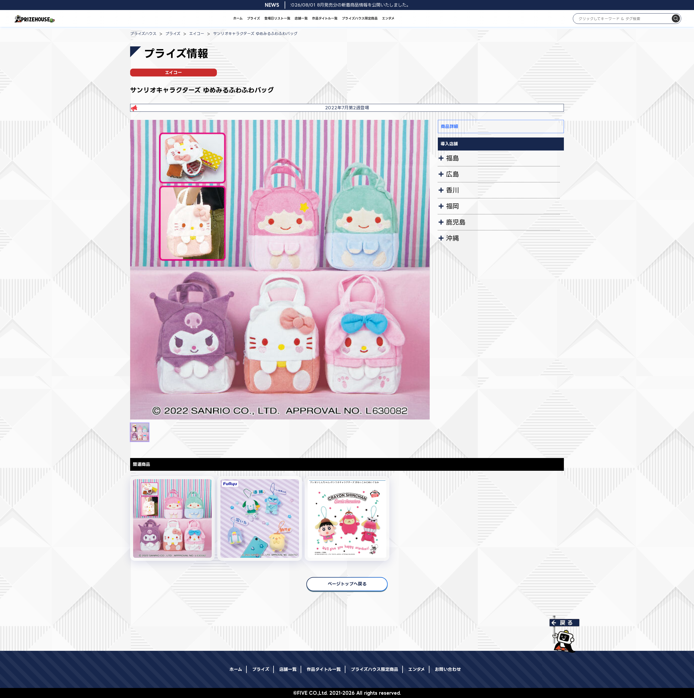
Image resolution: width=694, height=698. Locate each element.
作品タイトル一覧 (325, 18)
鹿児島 (455, 222)
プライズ (253, 18)
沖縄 (452, 238)
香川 (452, 190)
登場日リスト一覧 (277, 18)
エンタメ (388, 18)
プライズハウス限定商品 (360, 18)
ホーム (238, 18)
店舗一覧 (301, 18)
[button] (139, 432)
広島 (452, 174)
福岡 (452, 206)
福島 (452, 158)
